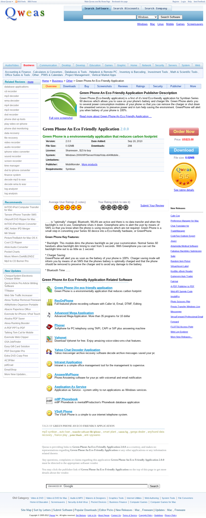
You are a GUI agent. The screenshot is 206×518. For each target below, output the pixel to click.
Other (35, 74)
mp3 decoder (11, 96)
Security (159, 65)
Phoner (60, 325)
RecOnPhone (64, 300)
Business (57, 80)
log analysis (11, 193)
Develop (80, 65)
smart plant (109, 431)
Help (190, 2)
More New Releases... (181, 337)
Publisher (175, 86)
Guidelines (158, 515)
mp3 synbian (49, 431)
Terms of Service (130, 515)
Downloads (69, 86)
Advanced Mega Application (74, 313)
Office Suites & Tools (17, 74)
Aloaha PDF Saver (14, 318)
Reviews (123, 86)
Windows (142, 24)
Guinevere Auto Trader (182, 276)
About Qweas (6, 2)
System (186, 65)
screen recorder (13, 161)
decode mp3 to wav (15, 179)
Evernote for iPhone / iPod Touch (22, 314)
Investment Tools (158, 71)
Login (183, 2)
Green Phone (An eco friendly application (83, 287)
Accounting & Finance (18, 71)
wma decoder (11, 100)
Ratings (140, 86)
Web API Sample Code (182, 291)
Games (180, 24)
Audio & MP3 (76, 498)
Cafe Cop (175, 216)
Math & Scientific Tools (184, 71)
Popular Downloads (86, 510)
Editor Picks (106, 510)
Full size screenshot (61, 117)
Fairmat (174, 281)
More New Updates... (15, 374)
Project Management (77, 74)
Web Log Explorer (179, 332)
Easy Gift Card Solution (17, 346)
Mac (152, 24)
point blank (76, 435)
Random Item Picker (181, 261)
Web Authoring (152, 498)
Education (95, 65)
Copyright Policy (145, 515)
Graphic (121, 65)
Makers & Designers (96, 498)
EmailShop (10, 369)
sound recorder (12, 156)
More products (89, 164)
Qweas (52, 515)
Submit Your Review (152, 205)
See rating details (184, 190)
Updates (160, 510)
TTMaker (9, 290)
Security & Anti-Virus (78, 502)
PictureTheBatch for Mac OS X (20, 238)
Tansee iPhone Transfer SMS (20, 214)
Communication (48, 65)
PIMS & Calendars (52, 74)
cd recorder (10, 91)
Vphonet (60, 337)
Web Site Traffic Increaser (18, 295)
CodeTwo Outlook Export (183, 236)
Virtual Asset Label (179, 266)
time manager (12, 165)
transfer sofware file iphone (86, 431)
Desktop (66, 65)
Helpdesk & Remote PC (103, 71)
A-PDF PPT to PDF (14, 327)
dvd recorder (11, 114)
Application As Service (70, 386)
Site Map (26, 510)
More (193, 86)
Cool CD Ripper (13, 242)
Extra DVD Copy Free (16, 355)
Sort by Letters (42, 510)
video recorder (12, 142)
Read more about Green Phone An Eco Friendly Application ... (116, 116)
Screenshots (104, 86)
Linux (161, 24)
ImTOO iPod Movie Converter (20, 224)
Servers (172, 65)
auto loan (64, 431)
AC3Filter (9, 360)
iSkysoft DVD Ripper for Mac (19, 219)
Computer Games (138, 502)
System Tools (168, 498)
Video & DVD (37, 498)
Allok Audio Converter (16, 247)
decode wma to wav (15, 184)
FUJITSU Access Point (182, 326)
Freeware (147, 510)
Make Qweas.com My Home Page (97, 2)
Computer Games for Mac (163, 502)
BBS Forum (32, 2)
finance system (12, 175)
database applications (16, 86)
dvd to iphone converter (17, 170)
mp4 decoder (11, 105)
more (30, 81)
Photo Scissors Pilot (180, 301)
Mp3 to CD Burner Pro (16, 261)
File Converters (185, 498)
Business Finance (118, 502)
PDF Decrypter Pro (14, 351)
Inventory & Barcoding (132, 71)
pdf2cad (8, 365)
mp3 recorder (11, 110)
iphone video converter (17, 151)
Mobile (170, 24)
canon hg (123, 431)
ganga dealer (137, 431)
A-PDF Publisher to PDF (182, 286)
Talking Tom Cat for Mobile (18, 332)
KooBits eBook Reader (182, 271)
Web (197, 65)
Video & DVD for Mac (56, 498)
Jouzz (174, 241)
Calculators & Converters (47, 71)
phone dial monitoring (16, 128)
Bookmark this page (120, 2)
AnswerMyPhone (67, 374)
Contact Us (116, 515)
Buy (86, 86)
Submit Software (62, 510)
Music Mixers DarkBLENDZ (19, 256)
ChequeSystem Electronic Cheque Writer (18, 277)
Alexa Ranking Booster (17, 323)
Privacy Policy (171, 515)
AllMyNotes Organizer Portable (21, 304)
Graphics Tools (116, 498)
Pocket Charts (12, 251)
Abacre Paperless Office (17, 309)
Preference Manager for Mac (185, 221)
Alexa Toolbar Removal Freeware (22, 300)
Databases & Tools (76, 71)
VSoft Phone (63, 411)
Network (146, 65)
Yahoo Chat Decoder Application (77, 350)
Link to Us (92, 515)
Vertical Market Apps (104, 74)
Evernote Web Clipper (16, 337)
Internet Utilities (134, 498)
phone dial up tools (14, 119)
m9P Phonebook (66, 399)
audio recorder (12, 147)
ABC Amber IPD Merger (17, 228)
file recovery (11, 137)
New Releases (124, 510)
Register (176, 2)
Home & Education (39, 502)
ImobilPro (175, 296)
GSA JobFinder (12, 341)
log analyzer (11, 188)
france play (61, 434)
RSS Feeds (21, 2)
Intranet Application (68, 362)
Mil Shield (9, 233)
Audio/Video (12, 65)
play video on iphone (15, 123)
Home (134, 65)
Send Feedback (199, 2)
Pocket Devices (98, 502)
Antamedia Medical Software (184, 246)
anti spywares (92, 434)
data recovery (11, 133)
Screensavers (195, 24)
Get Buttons (81, 515)
